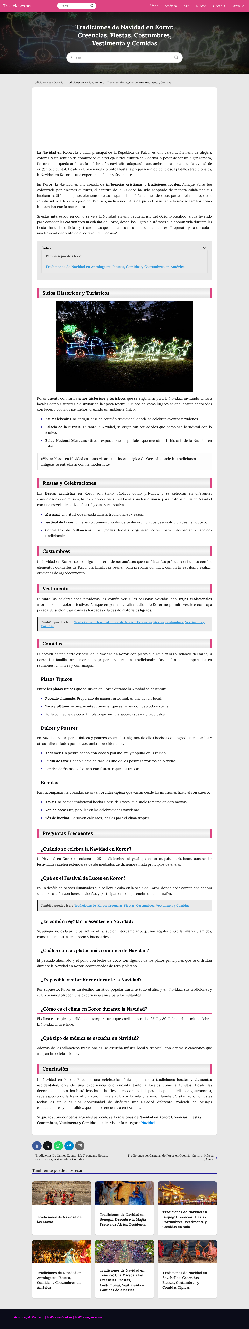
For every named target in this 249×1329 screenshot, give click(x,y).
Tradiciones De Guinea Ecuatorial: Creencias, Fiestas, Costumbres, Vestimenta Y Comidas (71, 1157)
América (171, 6)
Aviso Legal (22, 1317)
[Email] (79, 1145)
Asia (186, 6)
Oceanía (219, 6)
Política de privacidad (89, 1317)
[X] (47, 1145)
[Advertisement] (124, 121)
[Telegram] (69, 1145)
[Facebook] (37, 1145)
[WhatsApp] (58, 1145)
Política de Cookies (59, 1317)
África (154, 6)
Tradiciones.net (17, 5)
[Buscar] (92, 6)
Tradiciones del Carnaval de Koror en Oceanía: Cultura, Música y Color (171, 1157)
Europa (201, 6)
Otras (236, 6)
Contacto (38, 1317)
